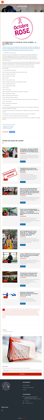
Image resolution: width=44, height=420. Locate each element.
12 (32, 309)
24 (30, 312)
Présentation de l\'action (8, 127)
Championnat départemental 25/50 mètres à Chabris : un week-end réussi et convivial (28, 274)
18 (12, 312)
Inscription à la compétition (8, 126)
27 (3, 314)
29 (10, 314)
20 (18, 312)
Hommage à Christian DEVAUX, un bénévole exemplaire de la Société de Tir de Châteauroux (29, 150)
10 (27, 309)
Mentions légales (26, 385)
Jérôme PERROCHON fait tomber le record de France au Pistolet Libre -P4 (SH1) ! (30, 255)
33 (22, 314)
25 (33, 312)
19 (15, 312)
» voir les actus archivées (7, 331)
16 (6, 312)
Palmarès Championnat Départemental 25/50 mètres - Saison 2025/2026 (29, 294)
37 (34, 314)
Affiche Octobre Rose (7, 128)
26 (36, 312)
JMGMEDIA (24, 418)
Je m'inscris (22, 374)
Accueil (19, 8)
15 (3, 312)
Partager (12, 132)
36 (31, 314)
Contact (24, 389)
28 (6, 314)
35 (28, 314)
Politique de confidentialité (28, 387)
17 (9, 312)
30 (13, 314)
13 (35, 309)
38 (37, 314)
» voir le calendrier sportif (7, 363)
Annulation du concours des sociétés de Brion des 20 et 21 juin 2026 (29, 170)
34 (25, 314)
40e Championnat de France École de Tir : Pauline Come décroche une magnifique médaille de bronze (28, 233)
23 (27, 312)
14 (38, 309)
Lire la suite (23, 161)
